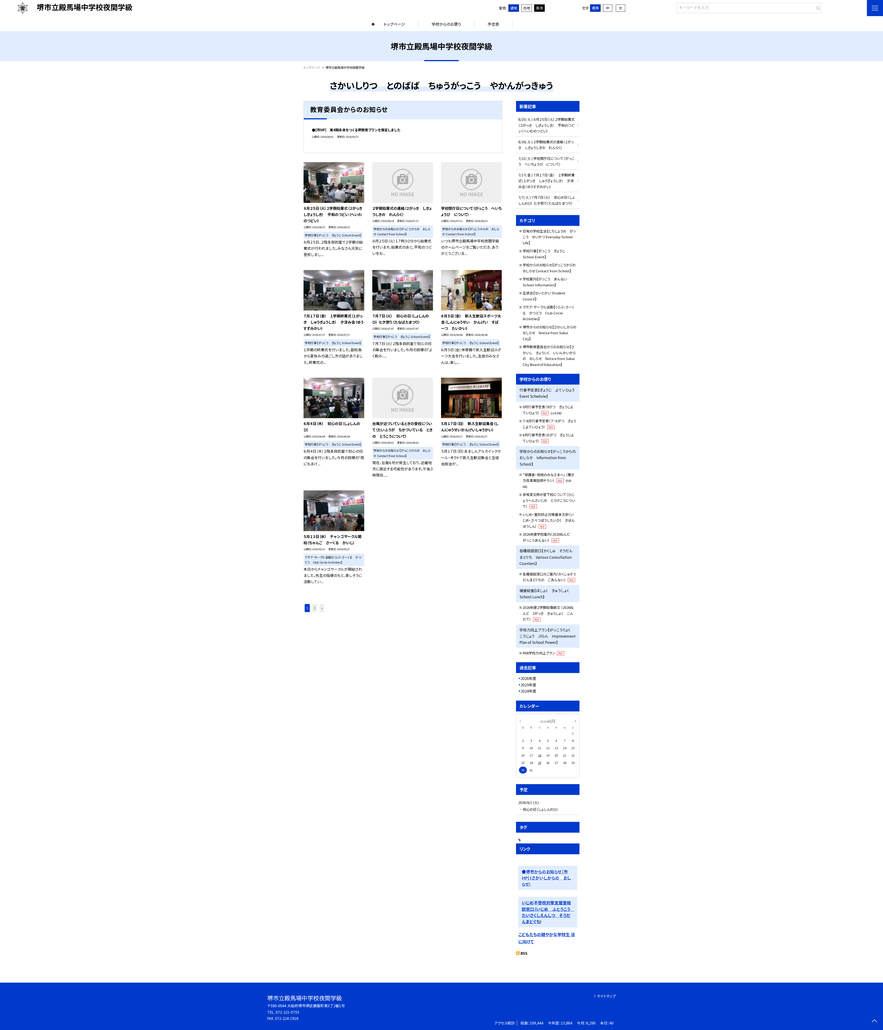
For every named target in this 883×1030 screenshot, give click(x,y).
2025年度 (528, 685)
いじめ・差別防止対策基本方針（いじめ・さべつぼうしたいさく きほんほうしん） (549, 520)
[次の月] (575, 721)
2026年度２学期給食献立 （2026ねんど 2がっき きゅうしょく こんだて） (548, 613)
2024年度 (528, 691)
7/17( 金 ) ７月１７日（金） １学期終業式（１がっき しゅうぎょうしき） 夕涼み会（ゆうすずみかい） (546, 181)
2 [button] (314, 608)
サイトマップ (606, 996)
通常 (513, 8)
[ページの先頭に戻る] (874, 1021)
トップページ (394, 24)
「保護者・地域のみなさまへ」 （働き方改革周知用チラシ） (548, 480)
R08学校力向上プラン (543, 652)
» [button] (322, 608)
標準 (595, 8)
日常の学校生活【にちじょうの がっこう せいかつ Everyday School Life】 (549, 237)
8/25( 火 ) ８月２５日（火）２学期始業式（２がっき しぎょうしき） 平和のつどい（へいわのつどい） (546, 125)
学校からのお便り (446, 24)
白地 (526, 8)
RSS (524, 953)
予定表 (493, 24)
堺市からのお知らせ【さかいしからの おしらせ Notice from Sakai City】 (551, 333)
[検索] (817, 7)
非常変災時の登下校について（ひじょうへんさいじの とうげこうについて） (549, 500)
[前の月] (520, 721)
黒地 (539, 8)
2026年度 (528, 678)
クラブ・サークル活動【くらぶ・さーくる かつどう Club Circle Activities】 (548, 313)
